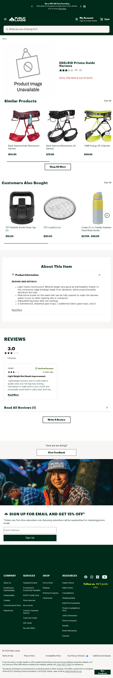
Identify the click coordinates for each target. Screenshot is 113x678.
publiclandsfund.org (73, 671)
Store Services (29, 600)
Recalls (65, 626)
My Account (28, 605)
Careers (7, 600)
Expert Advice (68, 583)
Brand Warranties (69, 631)
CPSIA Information (69, 616)
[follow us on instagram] (93, 577)
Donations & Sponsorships (9, 589)
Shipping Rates (68, 598)
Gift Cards (27, 623)
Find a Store (48, 583)
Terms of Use (7, 656)
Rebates (46, 588)
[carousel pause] (84, 6)
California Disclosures (102, 656)
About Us (7, 583)
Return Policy (67, 588)
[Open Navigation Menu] (5, 19)
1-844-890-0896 (63, 664)
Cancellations (68, 593)
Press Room (8, 611)
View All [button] (107, 101)
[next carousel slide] (81, 6)
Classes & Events (30, 583)
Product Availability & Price (71, 609)
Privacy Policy (29, 656)
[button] (107, 133)
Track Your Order (30, 618)
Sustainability (9, 595)
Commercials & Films (12, 605)
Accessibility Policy (53, 656)
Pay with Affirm (29, 628)
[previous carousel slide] (32, 6)
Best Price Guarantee (71, 603)
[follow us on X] (99, 577)
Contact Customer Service (30, 612)
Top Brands (47, 598)
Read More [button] (17, 310)
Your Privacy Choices (75, 656)
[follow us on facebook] (87, 577)
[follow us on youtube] (105, 577)
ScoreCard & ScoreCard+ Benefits (31, 589)
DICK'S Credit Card (31, 595)
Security (65, 636)
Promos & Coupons (50, 593)
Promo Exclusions (69, 621)
